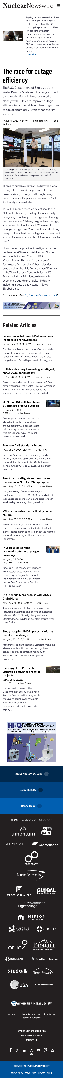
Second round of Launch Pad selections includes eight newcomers (28, 337)
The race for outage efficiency (27, 75)
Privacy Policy (17, 1073)
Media (49, 1073)
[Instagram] (31, 1050)
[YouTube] (38, 1050)
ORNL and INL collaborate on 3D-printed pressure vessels (21, 403)
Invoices (41, 1073)
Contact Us (31, 1039)
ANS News (41, 449)
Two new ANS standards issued (23, 445)
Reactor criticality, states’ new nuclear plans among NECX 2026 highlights (27, 480)
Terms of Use (30, 1073)
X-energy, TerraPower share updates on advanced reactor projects (21, 671)
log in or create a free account (41, 295)
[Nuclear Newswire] (52, 1050)
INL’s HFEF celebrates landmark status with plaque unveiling (21, 551)
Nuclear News (40, 120)
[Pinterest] (45, 1050)
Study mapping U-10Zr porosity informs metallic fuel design (28, 633)
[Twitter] (17, 1050)
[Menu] (58, 6)
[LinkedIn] (24, 1050)
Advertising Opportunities (32, 1030)
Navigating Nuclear (31, 1035)
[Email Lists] (31, 1053)
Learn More (31, 54)
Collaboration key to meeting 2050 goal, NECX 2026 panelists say (29, 370)
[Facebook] (10, 1050)
